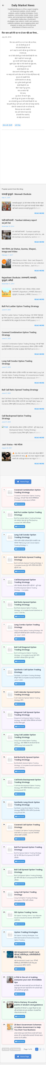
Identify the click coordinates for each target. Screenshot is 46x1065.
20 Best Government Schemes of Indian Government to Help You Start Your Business (27, 1027)
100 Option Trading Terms (25, 912)
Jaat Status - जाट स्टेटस (12, 444)
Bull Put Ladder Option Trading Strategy (20, 306)
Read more (39, 213)
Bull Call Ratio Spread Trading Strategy (20, 390)
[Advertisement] (23, 157)
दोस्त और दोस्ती (7, 125)
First (6, 1049)
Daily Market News (23, 5)
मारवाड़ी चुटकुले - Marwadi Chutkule (16, 194)
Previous (16, 1049)
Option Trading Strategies (26, 932)
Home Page (24, 482)
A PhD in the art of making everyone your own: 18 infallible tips (28, 980)
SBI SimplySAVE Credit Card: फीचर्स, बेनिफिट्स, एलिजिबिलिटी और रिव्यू (27, 954)
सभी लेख (17, 125)
